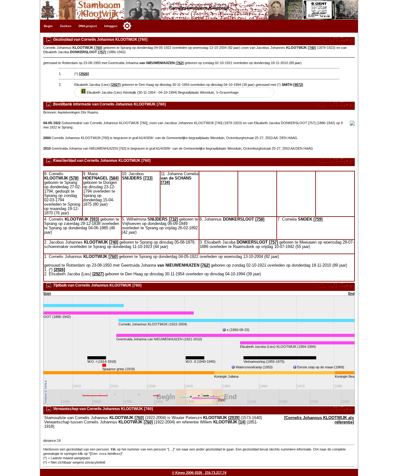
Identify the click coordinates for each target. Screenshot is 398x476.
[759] (317, 219)
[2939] (233, 418)
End (351, 293)
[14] (241, 422)
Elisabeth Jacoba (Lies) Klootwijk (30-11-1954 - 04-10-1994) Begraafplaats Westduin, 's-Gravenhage (162, 92)
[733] (147, 178)
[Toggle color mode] (127, 26)
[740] (312, 47)
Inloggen (110, 26)
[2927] (116, 84)
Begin (48, 26)
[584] (113, 178)
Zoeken (65, 26)
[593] (94, 219)
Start (47, 293)
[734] (165, 182)
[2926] (84, 74)
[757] (102, 52)
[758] (259, 219)
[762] (180, 63)
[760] (98, 47)
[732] (173, 219)
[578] (73, 178)
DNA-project (88, 26)
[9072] (298, 84)
